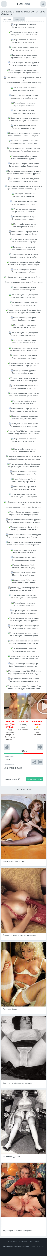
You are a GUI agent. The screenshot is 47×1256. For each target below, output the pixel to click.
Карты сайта (35, 1241)
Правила (24, 1241)
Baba (23, 4)
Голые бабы (19, 19)
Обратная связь (12, 1241)
